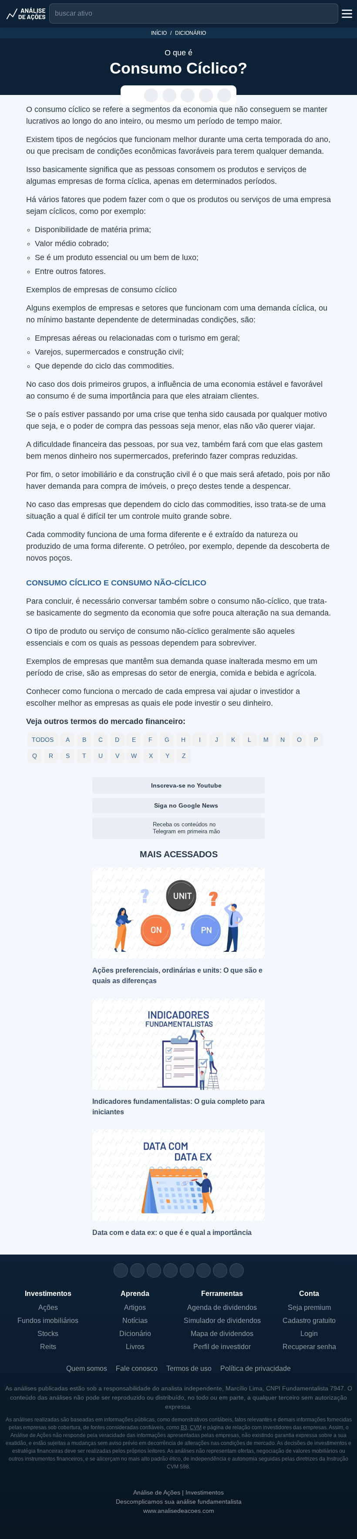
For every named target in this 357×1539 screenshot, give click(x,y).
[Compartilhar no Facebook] (188, 95)
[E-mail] (236, 1270)
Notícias (135, 1320)
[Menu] (346, 13)
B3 (184, 1427)
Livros (135, 1346)
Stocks (47, 1333)
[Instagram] (121, 1270)
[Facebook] (137, 1270)
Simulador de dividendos (222, 1320)
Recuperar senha (309, 1346)
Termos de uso (189, 1368)
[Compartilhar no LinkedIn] (224, 95)
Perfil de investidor (222, 1346)
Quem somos (86, 1368)
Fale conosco (137, 1368)
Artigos (135, 1307)
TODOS (43, 739)
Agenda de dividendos (222, 1307)
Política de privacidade (255, 1368)
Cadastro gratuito (309, 1320)
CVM (196, 1427)
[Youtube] (187, 1270)
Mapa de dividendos (222, 1333)
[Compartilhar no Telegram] (170, 95)
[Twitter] (154, 1270)
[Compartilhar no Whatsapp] (151, 95)
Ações (48, 1307)
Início (159, 33)
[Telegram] (170, 1270)
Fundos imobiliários (47, 1320)
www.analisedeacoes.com (178, 1510)
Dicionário (190, 33)
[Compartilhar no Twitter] (206, 95)
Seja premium (309, 1307)
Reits (48, 1346)
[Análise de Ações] (26, 13)
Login (309, 1333)
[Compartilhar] (133, 95)
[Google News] (203, 1270)
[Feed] (220, 1270)
